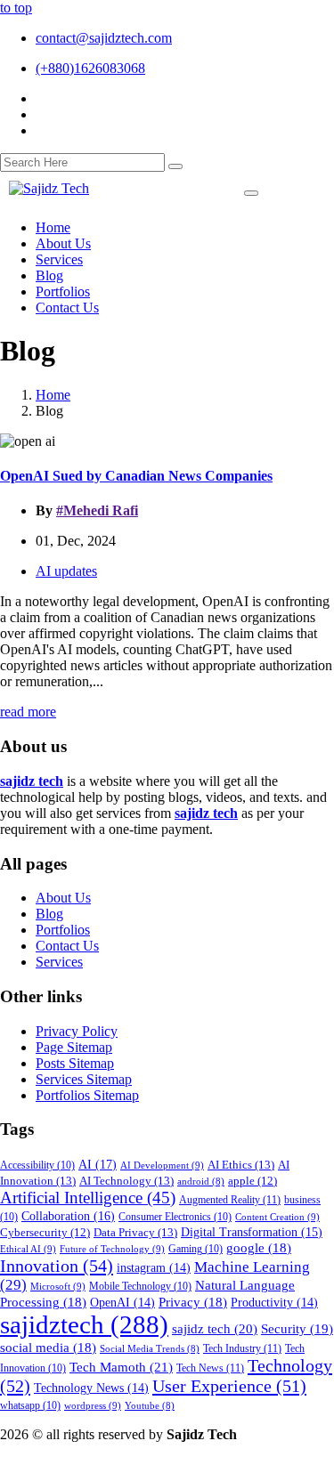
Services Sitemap (84, 1079)
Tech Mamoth (121, 1366)
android (200, 1181)
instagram (154, 1268)
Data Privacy (135, 1232)
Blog (49, 913)
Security (297, 1329)
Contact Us (67, 945)
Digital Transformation (251, 1232)
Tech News (210, 1368)
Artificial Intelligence (87, 1197)
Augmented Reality (230, 1200)
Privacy (193, 1302)
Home (53, 394)
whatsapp (30, 1406)
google (258, 1248)
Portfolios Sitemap (87, 1095)
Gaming (195, 1249)
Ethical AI (28, 1248)
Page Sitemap (74, 1047)
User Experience (229, 1386)
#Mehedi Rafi (97, 510)
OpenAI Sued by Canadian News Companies (136, 475)
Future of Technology (112, 1248)
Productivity (274, 1302)
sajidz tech (214, 1328)
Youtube (150, 1406)
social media (48, 1347)
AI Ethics (241, 1164)
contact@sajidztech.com (104, 37)
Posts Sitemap (75, 1063)
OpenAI (122, 1302)
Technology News (91, 1388)
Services (59, 961)
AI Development (162, 1165)
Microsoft (58, 1286)
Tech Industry (242, 1348)
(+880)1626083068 (90, 68)
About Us (63, 897)
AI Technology (126, 1180)
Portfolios (63, 929)
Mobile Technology (140, 1286)
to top (16, 7)
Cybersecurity (45, 1232)
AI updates (66, 571)
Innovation (56, 1265)
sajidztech (84, 1324)
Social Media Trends (150, 1349)
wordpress (92, 1405)
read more (28, 711)
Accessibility (37, 1165)
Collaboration (68, 1216)
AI (97, 1164)
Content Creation (277, 1216)
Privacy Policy (77, 1031)
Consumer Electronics (175, 1217)
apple (252, 1181)
